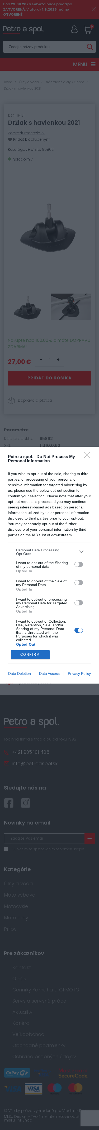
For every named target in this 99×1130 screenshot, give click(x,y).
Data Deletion (19, 673)
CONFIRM (30, 655)
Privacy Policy (79, 673)
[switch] (78, 564)
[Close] (89, 457)
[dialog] (49, 565)
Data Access (49, 673)
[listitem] (49, 552)
